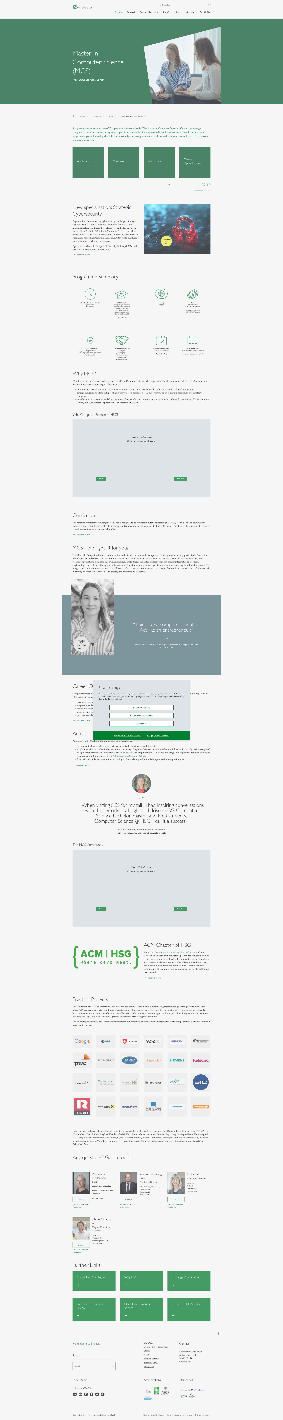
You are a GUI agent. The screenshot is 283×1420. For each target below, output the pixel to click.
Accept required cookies (141, 715)
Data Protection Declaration (127, 735)
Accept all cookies (141, 707)
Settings (140, 723)
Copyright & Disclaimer (158, 735)
